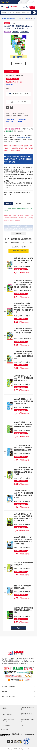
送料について (9, 122)
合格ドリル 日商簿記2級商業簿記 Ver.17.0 (23, 563)
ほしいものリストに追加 (20, 93)
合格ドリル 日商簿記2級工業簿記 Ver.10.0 (23, 586)
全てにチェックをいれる (19, 247)
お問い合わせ (6, 729)
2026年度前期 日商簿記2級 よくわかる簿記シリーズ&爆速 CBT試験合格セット (23, 331)
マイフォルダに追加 (20, 101)
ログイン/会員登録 (32, 7)
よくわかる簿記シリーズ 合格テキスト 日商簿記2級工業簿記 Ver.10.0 (23, 401)
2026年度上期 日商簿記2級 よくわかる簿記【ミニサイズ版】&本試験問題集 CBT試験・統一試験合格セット (23, 307)
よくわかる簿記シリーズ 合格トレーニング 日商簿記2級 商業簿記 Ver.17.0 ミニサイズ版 (23, 517)
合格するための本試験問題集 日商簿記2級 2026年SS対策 (23, 610)
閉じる (18, 628)
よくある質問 (6, 725)
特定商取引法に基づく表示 (27, 708)
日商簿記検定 (26, 18)
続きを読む (19, 233)
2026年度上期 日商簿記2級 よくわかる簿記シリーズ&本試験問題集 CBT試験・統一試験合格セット (23, 283)
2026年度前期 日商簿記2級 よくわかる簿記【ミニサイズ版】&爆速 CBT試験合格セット (23, 354)
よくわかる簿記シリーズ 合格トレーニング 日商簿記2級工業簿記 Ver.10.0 (23, 447)
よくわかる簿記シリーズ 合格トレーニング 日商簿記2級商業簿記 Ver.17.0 (23, 424)
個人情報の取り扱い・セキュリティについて (27, 714)
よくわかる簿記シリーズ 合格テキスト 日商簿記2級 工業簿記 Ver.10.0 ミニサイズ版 (23, 493)
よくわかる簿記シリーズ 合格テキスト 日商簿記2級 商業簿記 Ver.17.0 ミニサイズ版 (23, 470)
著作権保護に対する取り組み (27, 720)
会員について (9, 84)
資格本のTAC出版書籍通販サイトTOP (11, 18)
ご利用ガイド (23, 2)
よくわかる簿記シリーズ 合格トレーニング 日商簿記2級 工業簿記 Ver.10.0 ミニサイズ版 (23, 540)
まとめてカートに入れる (20, 251)
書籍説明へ (18, 63)
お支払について (22, 119)
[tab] (11, 71)
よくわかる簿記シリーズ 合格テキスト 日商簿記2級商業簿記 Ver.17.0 (23, 378)
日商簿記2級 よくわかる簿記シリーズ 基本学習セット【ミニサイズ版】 (23, 260)
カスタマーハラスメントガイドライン (8, 720)
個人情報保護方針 (7, 714)
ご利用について (10, 119)
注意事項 (20, 122)
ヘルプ (23, 725)
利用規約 (4, 708)
